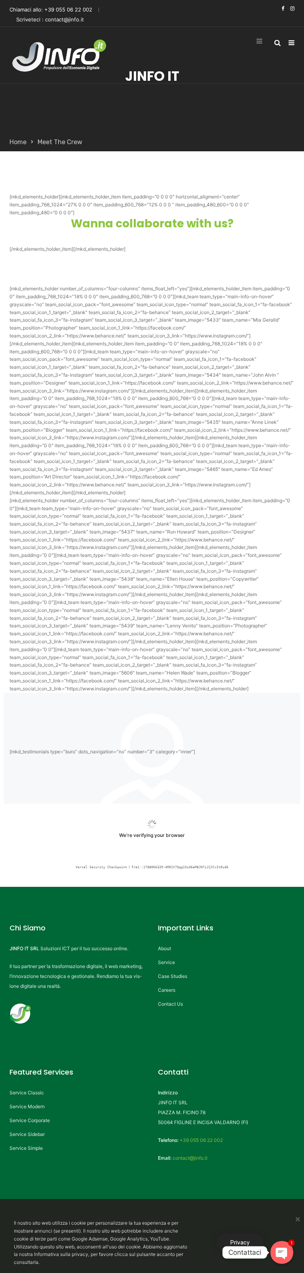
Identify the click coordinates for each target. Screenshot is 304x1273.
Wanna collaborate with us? (152, 223)
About (164, 948)
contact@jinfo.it (64, 19)
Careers (166, 990)
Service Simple (26, 1148)
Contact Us (170, 1004)
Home (18, 142)
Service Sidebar (27, 1134)
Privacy (240, 1242)
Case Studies (172, 976)
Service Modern (27, 1106)
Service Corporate (30, 1120)
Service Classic (27, 1093)
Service (166, 962)
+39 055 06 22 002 (68, 9)
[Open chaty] (282, 1252)
